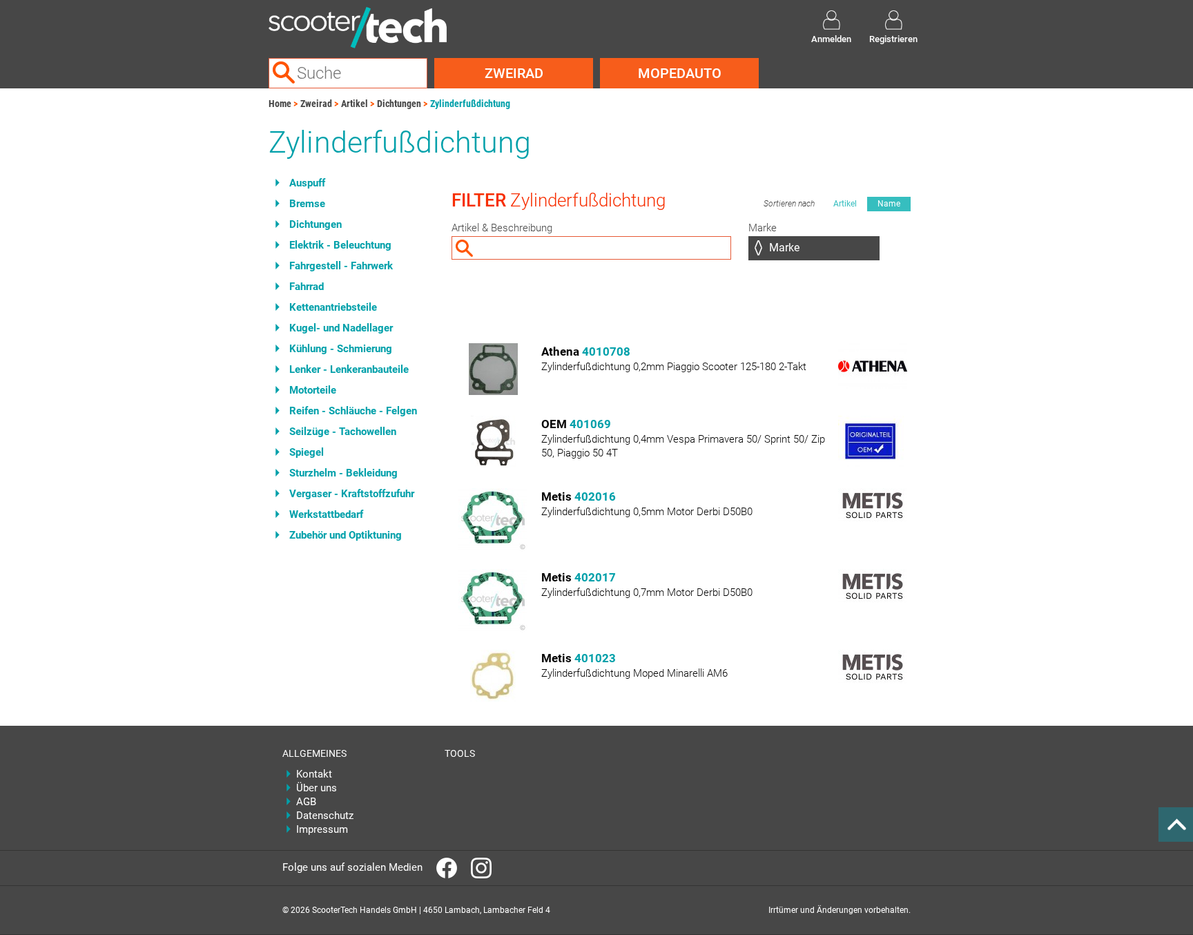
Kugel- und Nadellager (341, 328)
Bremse (307, 203)
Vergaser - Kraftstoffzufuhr (351, 494)
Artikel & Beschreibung (502, 228)
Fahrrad (306, 286)
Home (280, 103)
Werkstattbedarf (326, 514)
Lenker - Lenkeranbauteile (349, 369)
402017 (595, 577)
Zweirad (514, 73)
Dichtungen (399, 103)
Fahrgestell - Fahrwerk (341, 266)
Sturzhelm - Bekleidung (343, 473)
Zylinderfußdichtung (470, 103)
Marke (762, 228)
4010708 (606, 351)
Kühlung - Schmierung (340, 349)
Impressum (322, 829)
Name (888, 204)
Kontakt (314, 774)
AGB (306, 802)
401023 (595, 658)
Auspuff (307, 183)
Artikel (354, 103)
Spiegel (306, 452)
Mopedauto (679, 73)
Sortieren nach (789, 204)
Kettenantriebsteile (333, 307)
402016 (595, 496)
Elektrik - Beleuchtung (340, 245)
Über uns (316, 788)
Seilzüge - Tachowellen (342, 431)
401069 (590, 424)
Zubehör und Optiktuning (345, 535)
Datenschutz (324, 815)
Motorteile (312, 390)
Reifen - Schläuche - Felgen (353, 411)
